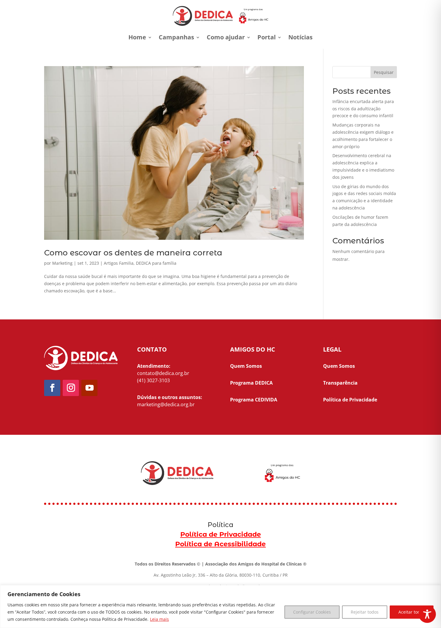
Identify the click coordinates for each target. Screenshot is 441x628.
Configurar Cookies (312, 612)
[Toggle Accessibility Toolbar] (427, 614)
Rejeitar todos (365, 612)
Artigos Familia (119, 263)
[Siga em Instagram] (71, 388)
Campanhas (176, 37)
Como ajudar (226, 37)
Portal (266, 37)
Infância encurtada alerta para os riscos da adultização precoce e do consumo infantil (363, 109)
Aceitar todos (411, 612)
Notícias (300, 37)
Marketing (62, 263)
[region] (220, 606)
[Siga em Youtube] (89, 388)
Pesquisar (384, 72)
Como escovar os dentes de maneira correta (133, 253)
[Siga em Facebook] (52, 388)
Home (137, 37)
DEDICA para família (156, 263)
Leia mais (159, 619)
